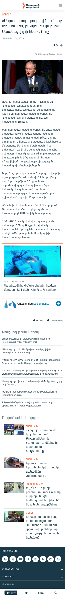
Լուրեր (7, 14)
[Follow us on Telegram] (28, 559)
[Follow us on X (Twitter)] (13, 559)
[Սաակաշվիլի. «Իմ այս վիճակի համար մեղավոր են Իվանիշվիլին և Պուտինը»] (32, 261)
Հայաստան (32, 426)
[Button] (58, 45)
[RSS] (43, 559)
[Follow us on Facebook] (5, 559)
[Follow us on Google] (58, 559)
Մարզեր (30, 512)
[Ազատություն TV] (27, 593)
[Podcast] (50, 559)
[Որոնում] (55, 593)
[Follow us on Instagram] (35, 559)
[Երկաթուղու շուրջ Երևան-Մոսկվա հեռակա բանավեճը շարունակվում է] (14, 462)
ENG (41, 592)
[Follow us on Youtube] (20, 559)
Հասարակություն (36, 484)
